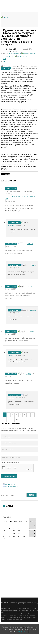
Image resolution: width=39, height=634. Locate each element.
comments (12, 51)
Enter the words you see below (10, 463)
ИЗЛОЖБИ (6, 68)
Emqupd (11, 355)
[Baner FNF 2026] (9, 484)
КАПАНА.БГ (4, 495)
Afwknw (30, 244)
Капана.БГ (12, 49)
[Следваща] (13, 419)
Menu (2, 29)
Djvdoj (28, 374)
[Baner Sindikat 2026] (10, 487)
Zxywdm (31, 331)
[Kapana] (4, 17)
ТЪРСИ (31, 495)
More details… (21, 631)
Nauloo (33, 265)
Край (18, 419)
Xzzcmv (33, 310)
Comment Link (11, 188)
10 (9, 419)
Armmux (11, 225)
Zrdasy (29, 286)
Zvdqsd (11, 398)
